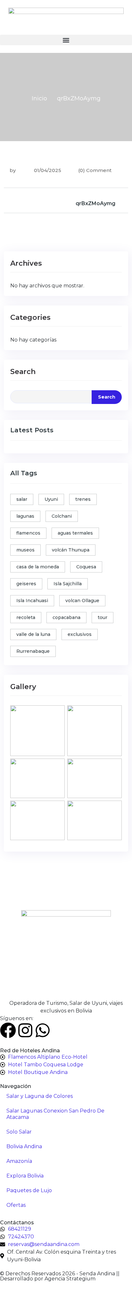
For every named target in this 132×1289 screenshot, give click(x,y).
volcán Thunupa (70, 550)
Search (23, 371)
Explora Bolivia (25, 1176)
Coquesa (86, 567)
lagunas (25, 516)
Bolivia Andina (24, 1146)
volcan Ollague (82, 600)
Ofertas (16, 1205)
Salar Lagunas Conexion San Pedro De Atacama (55, 1114)
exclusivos (80, 634)
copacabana (66, 617)
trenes (83, 499)
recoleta (25, 617)
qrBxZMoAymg (95, 203)
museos (25, 550)
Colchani (62, 516)
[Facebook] (8, 1030)
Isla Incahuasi (32, 600)
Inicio (39, 98)
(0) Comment (94, 170)
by (13, 170)
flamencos (28, 533)
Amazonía (19, 1161)
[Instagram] (25, 1030)
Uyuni (51, 499)
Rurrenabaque (33, 651)
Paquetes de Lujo (29, 1190)
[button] (66, 40)
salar (21, 499)
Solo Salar (19, 1132)
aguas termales (75, 533)
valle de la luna (33, 634)
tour (102, 617)
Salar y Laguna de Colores (39, 1096)
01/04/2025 (47, 170)
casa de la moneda (37, 567)
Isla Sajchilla (68, 584)
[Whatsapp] (43, 1030)
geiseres (26, 584)
